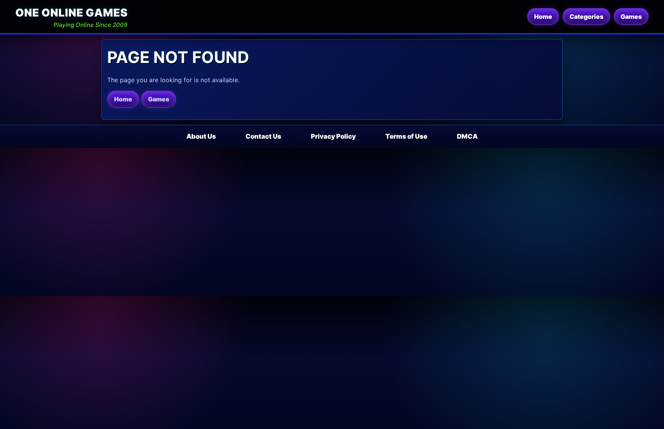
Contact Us (263, 136)
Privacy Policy (333, 136)
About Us (201, 136)
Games (631, 16)
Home (543, 16)
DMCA (467, 136)
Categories (586, 16)
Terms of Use (406, 136)
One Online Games (71, 12)
